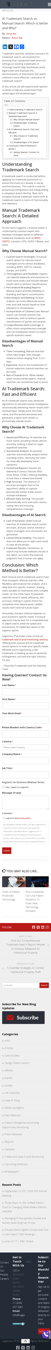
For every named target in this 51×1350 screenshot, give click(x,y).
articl (7, 1040)
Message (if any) (11, 792)
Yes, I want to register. (17, 787)
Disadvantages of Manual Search (25, 124)
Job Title (7, 768)
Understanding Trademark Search (25, 109)
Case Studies (12, 1055)
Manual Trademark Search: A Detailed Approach (22, 115)
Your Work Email (12, 713)
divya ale (11, 33)
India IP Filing (12, 1100)
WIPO (37, 238)
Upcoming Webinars (16, 1164)
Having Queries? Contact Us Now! (26, 154)
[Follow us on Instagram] (47, 927)
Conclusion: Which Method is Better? (22, 147)
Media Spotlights (14, 1107)
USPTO (6, 241)
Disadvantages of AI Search (26, 142)
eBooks (9, 1070)
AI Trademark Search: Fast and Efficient (23, 131)
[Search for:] (20, 985)
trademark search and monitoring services (25, 639)
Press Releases (13, 1134)
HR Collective (12, 1093)
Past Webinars (13, 1115)
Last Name (9, 685)
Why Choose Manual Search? (26, 119)
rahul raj (17, 37)
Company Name (12, 754)
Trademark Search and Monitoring (24, 1156)
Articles (7, 10)
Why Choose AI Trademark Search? (25, 137)
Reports (9, 1141)
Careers (4, 1278)
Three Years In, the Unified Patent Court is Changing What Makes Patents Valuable (24, 1207)
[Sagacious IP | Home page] (23, 4)
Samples (10, 1149)
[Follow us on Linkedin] (42, 927)
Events (8, 1078)
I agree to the (18, 818)
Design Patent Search (17, 1063)
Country (7, 741)
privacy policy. (24, 818)
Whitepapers (12, 1171)
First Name (9, 699)
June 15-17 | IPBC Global (19, 1241)
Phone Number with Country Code (22, 727)
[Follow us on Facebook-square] (33, 927)
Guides (9, 1085)
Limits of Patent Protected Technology (11, 895)
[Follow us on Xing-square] (38, 927)
